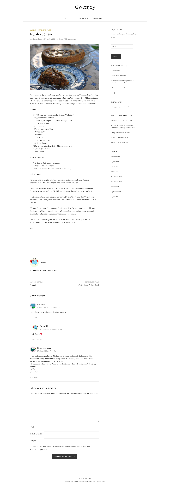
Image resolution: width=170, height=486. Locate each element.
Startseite (70, 18)
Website (33, 441)
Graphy (89, 481)
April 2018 (114, 167)
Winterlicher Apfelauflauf (88, 285)
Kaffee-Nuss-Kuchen (118, 76)
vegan (50, 30)
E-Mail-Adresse (36, 434)
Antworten (35, 317)
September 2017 (116, 192)
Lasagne (113, 93)
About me (97, 18)
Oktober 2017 (115, 187)
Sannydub (114, 133)
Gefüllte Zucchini (126, 120)
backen (33, 30)
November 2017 (116, 182)
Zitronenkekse (122, 138)
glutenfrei (41, 30)
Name (32, 427)
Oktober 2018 (115, 157)
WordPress (77, 481)
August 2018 (115, 162)
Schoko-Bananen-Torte (119, 88)
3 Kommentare (70, 39)
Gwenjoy (85, 7)
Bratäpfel (33, 285)
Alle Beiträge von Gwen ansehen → (43, 270)
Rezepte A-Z (84, 18)
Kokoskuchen (115, 71)
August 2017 (115, 197)
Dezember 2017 (116, 177)
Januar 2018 (115, 172)
